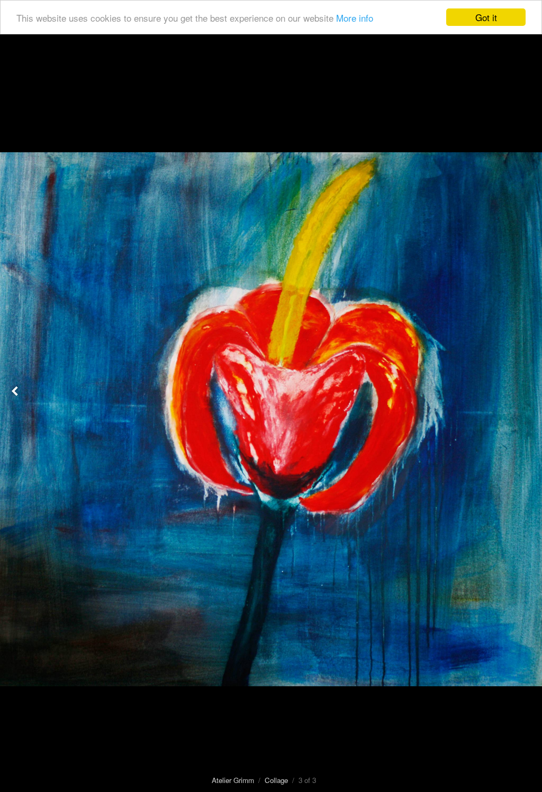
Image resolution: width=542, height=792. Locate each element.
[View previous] (16, 396)
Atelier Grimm (233, 780)
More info (354, 17)
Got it (486, 17)
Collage (276, 780)
